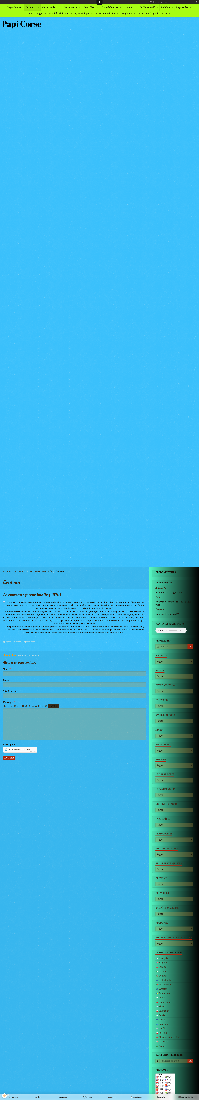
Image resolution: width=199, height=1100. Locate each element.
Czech (161, 1019)
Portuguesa (164, 984)
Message (8, 702)
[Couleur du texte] (18, 706)
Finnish (162, 1006)
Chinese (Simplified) (169, 1037)
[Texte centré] (26, 706)
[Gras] (4, 706)
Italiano (162, 971)
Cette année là (50, 7)
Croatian (163, 1024)
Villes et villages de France (152, 13)
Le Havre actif (147, 7)
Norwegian (164, 1002)
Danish (162, 1015)
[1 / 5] (4, 655)
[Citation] (23, 706)
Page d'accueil (14, 7)
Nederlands (164, 980)
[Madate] (38, 1097)
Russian (162, 1032)
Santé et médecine (106, 13)
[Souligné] (11, 706)
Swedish (162, 989)
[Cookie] (4, 1095)
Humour (129, 7)
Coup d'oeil (90, 7)
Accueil (7, 571)
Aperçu (54, 706)
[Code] (42, 706)
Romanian (164, 993)
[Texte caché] (33, 706)
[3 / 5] (10, 655)
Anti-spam (9, 744)
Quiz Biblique (82, 13)
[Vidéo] (39, 706)
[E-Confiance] (136, 1097)
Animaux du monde (40, 571)
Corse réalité (71, 7)
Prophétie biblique (59, 13)
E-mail (6, 680)
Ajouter (9, 757)
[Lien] (29, 706)
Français (163, 958)
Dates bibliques (110, 7)
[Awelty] (87, 1097)
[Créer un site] (13, 1097)
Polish (161, 997)
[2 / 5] (7, 655)
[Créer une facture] (112, 1097)
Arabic (162, 1046)
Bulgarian (163, 1011)
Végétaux (127, 13)
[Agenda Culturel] (185, 1097)
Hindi (161, 1028)
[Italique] (8, 706)
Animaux (31, 7)
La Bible (165, 7)
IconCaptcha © (32, 751)
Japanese (163, 1041)
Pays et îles (182, 7)
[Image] (36, 706)
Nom (5, 669)
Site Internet (10, 691)
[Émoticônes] (46, 706)
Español (162, 967)
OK (190, 646)
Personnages (36, 13)
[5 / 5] (15, 655)
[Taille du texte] (14, 706)
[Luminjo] (161, 1097)
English (162, 962)
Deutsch (162, 975)
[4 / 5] (12, 655)
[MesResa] (62, 1097)
